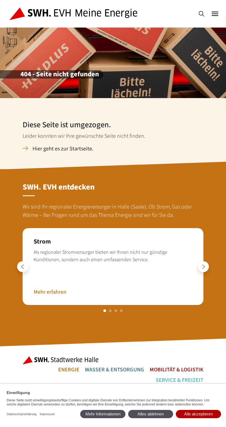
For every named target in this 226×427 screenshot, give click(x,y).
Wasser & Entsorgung (114, 370)
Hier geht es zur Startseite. (63, 149)
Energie (68, 370)
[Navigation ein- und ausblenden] (215, 13)
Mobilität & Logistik (176, 370)
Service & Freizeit (179, 380)
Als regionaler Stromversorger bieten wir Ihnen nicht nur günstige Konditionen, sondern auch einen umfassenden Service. (100, 256)
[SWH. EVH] (74, 13)
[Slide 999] (104, 310)
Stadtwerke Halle (62, 360)
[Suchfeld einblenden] (201, 14)
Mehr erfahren (50, 292)
